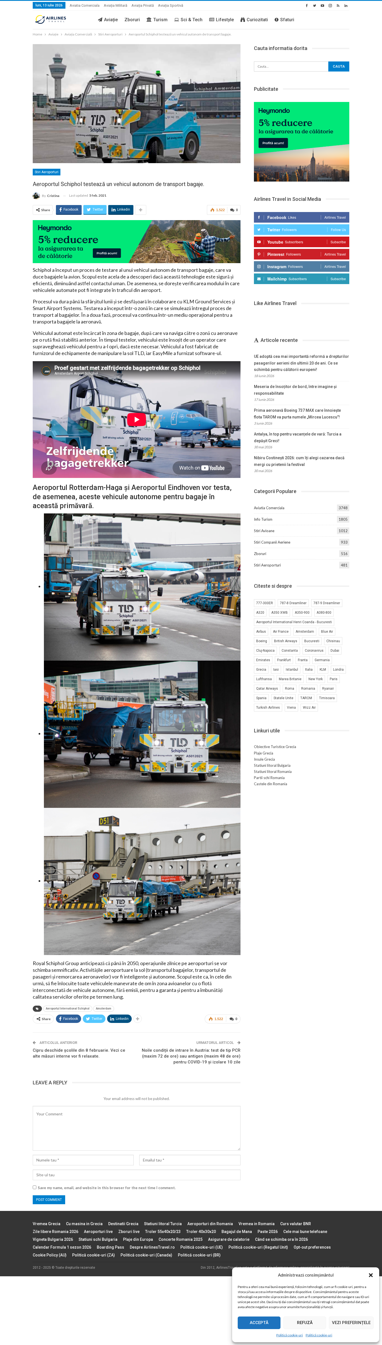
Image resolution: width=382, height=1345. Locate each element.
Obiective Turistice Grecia (275, 746)
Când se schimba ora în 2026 (281, 1239)
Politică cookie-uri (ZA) (93, 1255)
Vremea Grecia (46, 1224)
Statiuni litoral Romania (273, 771)
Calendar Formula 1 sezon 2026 (62, 1247)
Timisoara (327, 698)
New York (315, 679)
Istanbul (292, 670)
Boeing (261, 641)
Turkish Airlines (268, 708)
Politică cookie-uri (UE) (201, 1247)
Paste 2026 (268, 1231)
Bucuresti (311, 641)
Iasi (276, 670)
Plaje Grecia (263, 753)
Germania (322, 660)
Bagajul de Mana (236, 1231)
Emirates (263, 660)
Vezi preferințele (351, 1322)
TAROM (306, 698)
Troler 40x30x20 (201, 1231)
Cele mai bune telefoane (305, 1231)
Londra (338, 670)
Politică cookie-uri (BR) (199, 1255)
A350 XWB (279, 613)
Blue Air (327, 632)
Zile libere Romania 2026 (55, 1231)
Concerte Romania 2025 (180, 1239)
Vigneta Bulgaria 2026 (53, 1239)
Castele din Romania (270, 784)
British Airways (285, 641)
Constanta (290, 651)
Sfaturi (287, 19)
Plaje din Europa (138, 1239)
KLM (323, 670)
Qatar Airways (267, 689)
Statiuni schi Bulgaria (98, 1239)
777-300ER (264, 603)
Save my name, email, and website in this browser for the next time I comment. (107, 1187)
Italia (309, 670)
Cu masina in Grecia (84, 1224)
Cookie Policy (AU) (50, 1255)
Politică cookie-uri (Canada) (146, 1255)
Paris (334, 679)
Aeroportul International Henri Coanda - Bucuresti (294, 622)
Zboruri (132, 19)
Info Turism (263, 519)
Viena (291, 708)
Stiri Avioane (264, 531)
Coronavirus (314, 651)
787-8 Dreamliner (293, 603)
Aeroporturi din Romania (210, 1224)
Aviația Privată (142, 5)
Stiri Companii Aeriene (272, 542)
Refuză (305, 1322)
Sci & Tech (191, 19)
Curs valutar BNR (295, 1224)
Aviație (111, 19)
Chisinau (333, 641)
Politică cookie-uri (289, 1335)
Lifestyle (225, 19)
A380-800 (324, 613)
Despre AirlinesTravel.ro (152, 1247)
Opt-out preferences (312, 1247)
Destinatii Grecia (123, 1224)
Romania (308, 689)
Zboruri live (129, 1231)
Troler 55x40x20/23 (163, 1231)
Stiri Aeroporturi (46, 172)
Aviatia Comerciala (85, 5)
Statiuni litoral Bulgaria (272, 765)
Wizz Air (309, 708)
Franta (303, 660)
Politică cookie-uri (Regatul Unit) (258, 1247)
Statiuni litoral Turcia (163, 1224)
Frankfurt (284, 660)
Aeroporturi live (98, 1231)
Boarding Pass (110, 1247)
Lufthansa (264, 679)
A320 (260, 613)
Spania (261, 698)
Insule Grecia (264, 759)
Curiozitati (257, 19)
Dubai (335, 651)
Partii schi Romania (269, 777)
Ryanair (328, 689)
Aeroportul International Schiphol (67, 1008)
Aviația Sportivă (170, 5)
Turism (160, 19)
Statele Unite (283, 698)
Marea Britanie (290, 679)
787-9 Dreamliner (326, 603)
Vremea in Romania (257, 1224)
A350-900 (302, 613)
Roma (289, 689)
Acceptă (259, 1322)
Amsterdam (103, 1008)
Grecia (261, 670)
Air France (281, 632)
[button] (371, 1275)
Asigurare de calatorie (228, 1239)
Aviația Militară (115, 5)
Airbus (261, 632)
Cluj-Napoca (265, 651)
